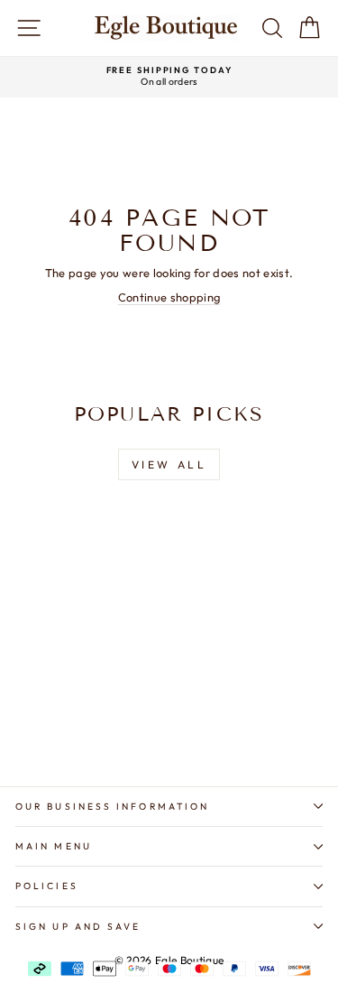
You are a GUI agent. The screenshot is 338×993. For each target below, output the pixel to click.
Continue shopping (169, 297)
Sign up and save (78, 927)
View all (169, 464)
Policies (46, 886)
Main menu (53, 846)
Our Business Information (112, 806)
